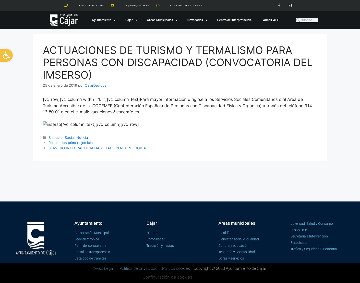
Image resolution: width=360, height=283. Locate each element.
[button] (6, 55)
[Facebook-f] (279, 5)
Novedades (195, 20)
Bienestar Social (61, 137)
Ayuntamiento (101, 20)
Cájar (129, 20)
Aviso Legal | (106, 268)
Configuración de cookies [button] (167, 277)
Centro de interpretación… (235, 20)
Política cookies (176, 268)
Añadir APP (271, 20)
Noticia (82, 137)
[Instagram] (290, 5)
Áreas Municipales (160, 20)
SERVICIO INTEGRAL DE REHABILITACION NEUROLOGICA (97, 148)
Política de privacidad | (140, 268)
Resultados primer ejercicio (70, 143)
